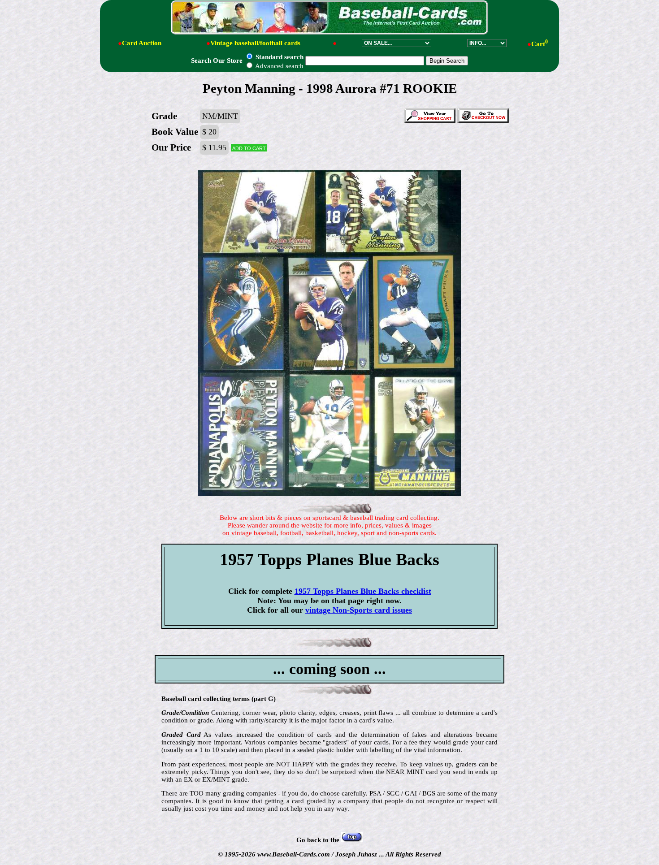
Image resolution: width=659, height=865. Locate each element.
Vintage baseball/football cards (255, 43)
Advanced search (278, 65)
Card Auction (141, 43)
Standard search (278, 57)
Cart (539, 44)
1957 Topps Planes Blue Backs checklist (363, 591)
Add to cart (249, 147)
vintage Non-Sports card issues (358, 610)
